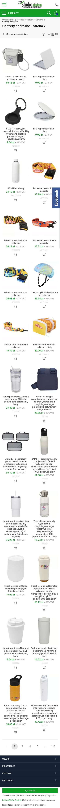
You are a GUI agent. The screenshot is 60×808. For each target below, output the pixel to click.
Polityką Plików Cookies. (12, 800)
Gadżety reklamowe (34, 20)
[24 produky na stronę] (53, 34)
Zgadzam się (30, 790)
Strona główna (8, 20)
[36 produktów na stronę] (56, 34)
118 (53, 746)
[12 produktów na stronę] (49, 34)
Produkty (13, 13)
